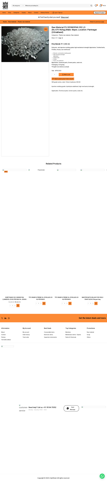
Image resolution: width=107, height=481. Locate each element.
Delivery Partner (45, 12)
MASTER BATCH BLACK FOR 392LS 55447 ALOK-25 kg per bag (92, 298)
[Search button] (91, 5)
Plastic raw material (24, 22)
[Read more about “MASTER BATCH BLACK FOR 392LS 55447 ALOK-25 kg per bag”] (96, 303)
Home (4, 12)
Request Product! (100, 12)
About (30, 12)
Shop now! (65, 17)
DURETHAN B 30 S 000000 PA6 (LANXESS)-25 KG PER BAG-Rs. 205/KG (14, 298)
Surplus (24, 12)
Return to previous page (97, 22)
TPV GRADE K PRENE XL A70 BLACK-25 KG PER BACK (40, 298)
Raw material (12, 22)
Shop (9, 12)
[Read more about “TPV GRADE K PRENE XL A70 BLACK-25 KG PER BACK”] (44, 303)
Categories (16, 12)
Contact (36, 12)
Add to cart (67, 74)
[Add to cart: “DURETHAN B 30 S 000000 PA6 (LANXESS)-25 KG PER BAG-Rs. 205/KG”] (18, 305)
